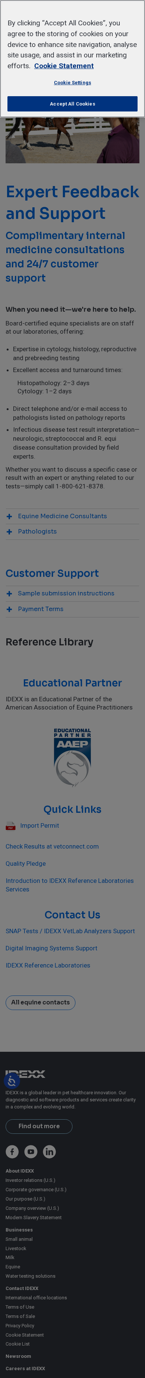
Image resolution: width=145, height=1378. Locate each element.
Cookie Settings (72, 82)
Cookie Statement (64, 66)
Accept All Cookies (72, 104)
